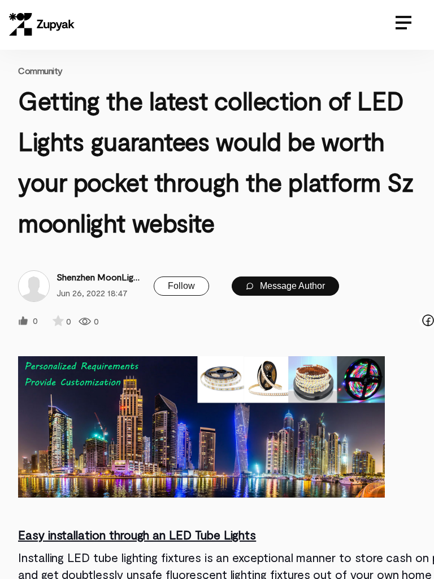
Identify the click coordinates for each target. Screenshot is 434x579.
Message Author (291, 286)
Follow (181, 286)
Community (40, 70)
